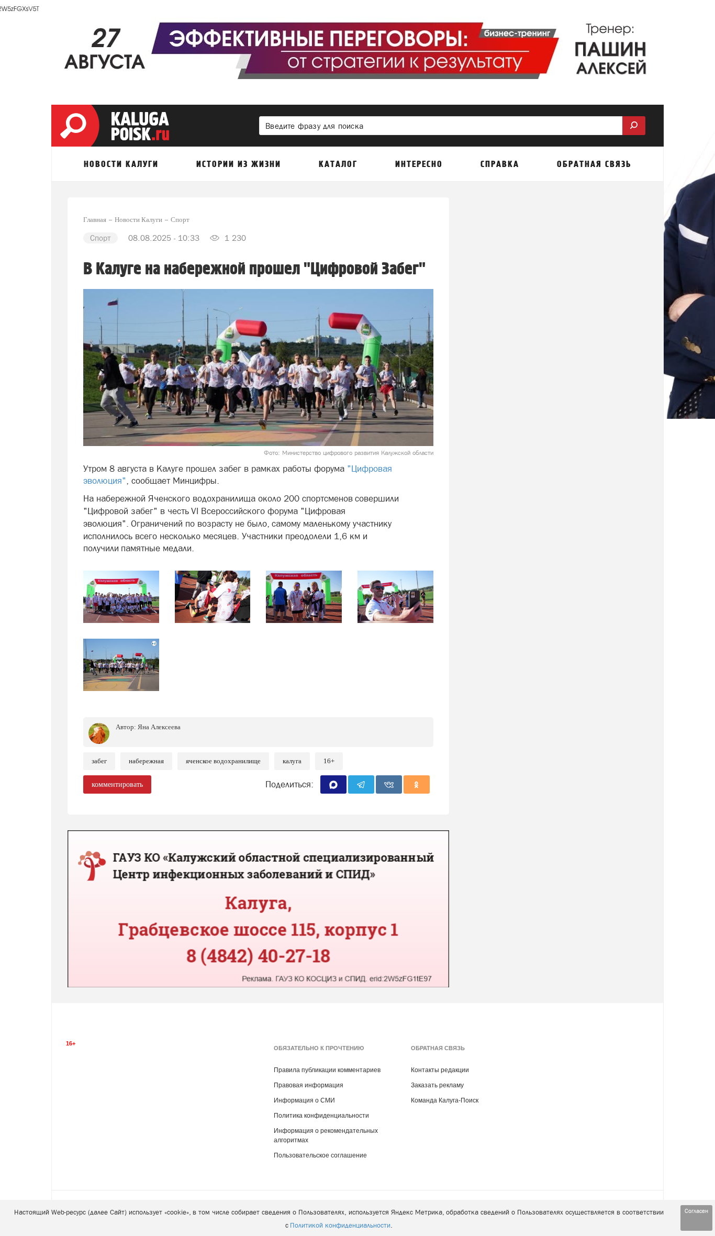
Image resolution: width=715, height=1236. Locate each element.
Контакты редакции (440, 1070)
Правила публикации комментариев (327, 1070)
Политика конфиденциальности (321, 1115)
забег (99, 761)
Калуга (292, 761)
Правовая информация (308, 1085)
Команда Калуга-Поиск (444, 1100)
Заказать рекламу (437, 1085)
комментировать (117, 784)
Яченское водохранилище (223, 761)
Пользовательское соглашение (320, 1155)
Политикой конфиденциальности (340, 1225)
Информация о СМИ (304, 1100)
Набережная (146, 761)
